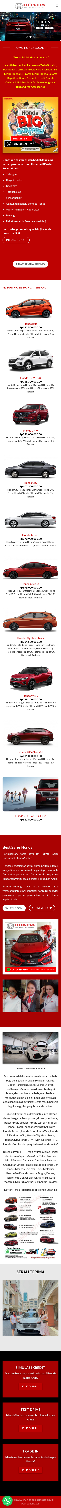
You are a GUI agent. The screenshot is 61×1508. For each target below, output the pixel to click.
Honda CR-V (30, 431)
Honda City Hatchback (30, 638)
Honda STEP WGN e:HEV (30, 816)
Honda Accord (30, 535)
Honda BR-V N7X (30, 378)
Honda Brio (30, 324)
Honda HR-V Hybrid (30, 752)
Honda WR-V (30, 696)
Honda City (30, 483)
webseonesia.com (30, 1504)
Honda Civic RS (30, 584)
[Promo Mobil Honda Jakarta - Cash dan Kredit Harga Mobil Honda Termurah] (30, 6)
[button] (7, 1501)
